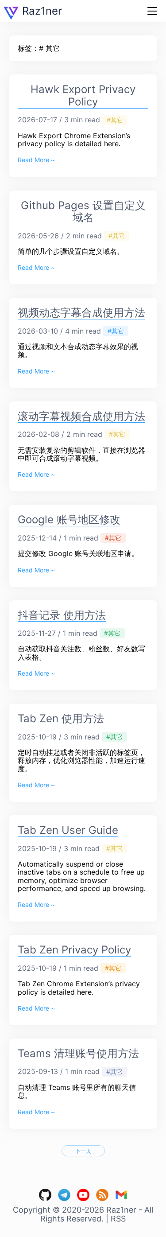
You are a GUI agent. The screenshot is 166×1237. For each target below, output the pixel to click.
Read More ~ (36, 159)
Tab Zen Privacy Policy (74, 949)
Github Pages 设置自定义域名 (83, 211)
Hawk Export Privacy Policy (83, 95)
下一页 (83, 1151)
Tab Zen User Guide (68, 830)
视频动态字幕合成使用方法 (81, 312)
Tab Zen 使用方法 (61, 718)
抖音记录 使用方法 (62, 615)
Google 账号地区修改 (69, 519)
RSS (118, 1218)
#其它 (115, 120)
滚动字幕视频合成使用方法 (81, 416)
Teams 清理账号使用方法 (78, 1053)
